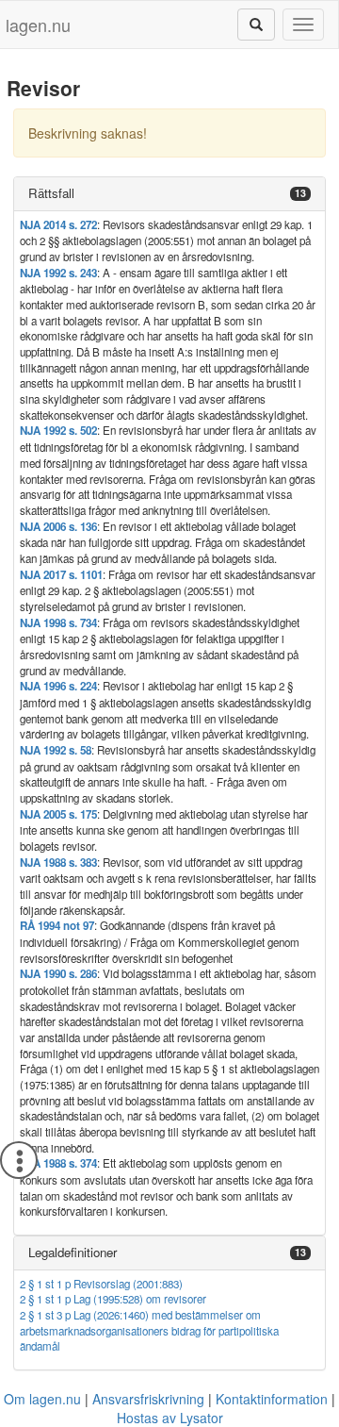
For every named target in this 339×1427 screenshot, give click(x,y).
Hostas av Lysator (170, 1417)
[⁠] (256, 24)
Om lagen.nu (42, 1398)
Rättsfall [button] (51, 193)
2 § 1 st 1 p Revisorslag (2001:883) (101, 1283)
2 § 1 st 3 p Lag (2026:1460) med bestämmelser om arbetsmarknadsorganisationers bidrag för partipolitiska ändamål (149, 1330)
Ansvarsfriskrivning (148, 1398)
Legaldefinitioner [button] (72, 1252)
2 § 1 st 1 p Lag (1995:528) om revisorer (113, 1298)
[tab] (169, 193)
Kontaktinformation (272, 1398)
